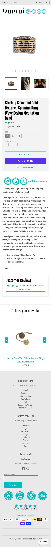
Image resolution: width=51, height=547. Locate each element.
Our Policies (25, 399)
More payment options (25, 167)
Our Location (25, 396)
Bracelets (24, 437)
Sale (24, 440)
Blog (25, 446)
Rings (25, 428)
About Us (25, 443)
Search (25, 390)
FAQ (25, 402)
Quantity (8, 141)
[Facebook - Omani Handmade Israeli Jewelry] (23, 468)
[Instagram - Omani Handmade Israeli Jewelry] (27, 468)
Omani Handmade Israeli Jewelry (29, 539)
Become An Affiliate (25, 405)
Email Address (10, 474)
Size (6, 132)
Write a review (25, 289)
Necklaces (25, 431)
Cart (43, 2)
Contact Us (25, 393)
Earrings (25, 434)
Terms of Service (25, 408)
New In (24, 425)
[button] (44, 340)
